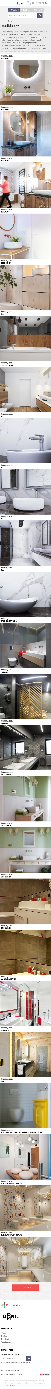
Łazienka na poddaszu (25, 795)
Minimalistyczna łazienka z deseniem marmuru (25, 437)
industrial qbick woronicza (25, 1154)
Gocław (25, 642)
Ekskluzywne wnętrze (25, 1051)
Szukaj (46, 3)
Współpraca (6, 1342)
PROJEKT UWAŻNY (25, 130)
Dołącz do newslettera (10, 1354)
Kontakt (4, 1336)
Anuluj (10, 21)
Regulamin (5, 1339)
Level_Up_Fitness (25, 693)
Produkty (14, 10)
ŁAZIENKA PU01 (25, 79)
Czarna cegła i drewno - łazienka (25, 335)
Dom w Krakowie (25, 386)
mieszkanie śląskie (25, 1102)
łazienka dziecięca (25, 1205)
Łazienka (25, 898)
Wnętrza (25, 10)
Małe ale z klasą (25, 1000)
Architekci (37, 10)
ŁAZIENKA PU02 (25, 233)
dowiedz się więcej (9, 1385)
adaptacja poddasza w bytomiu (25, 284)
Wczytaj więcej (25, 1287)
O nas (3, 1333)
